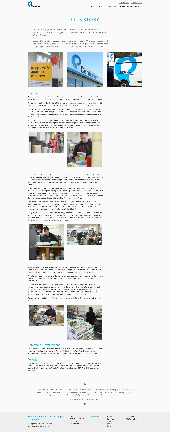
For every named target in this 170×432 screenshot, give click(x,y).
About (109, 424)
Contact (110, 426)
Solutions (110, 419)
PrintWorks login (132, 419)
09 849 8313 (94, 416)
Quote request (131, 417)
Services (110, 417)
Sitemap (46, 426)
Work (109, 421)
